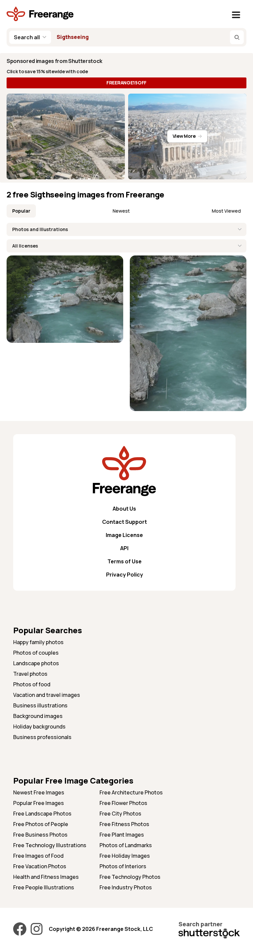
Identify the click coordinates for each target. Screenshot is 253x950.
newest (121, 211)
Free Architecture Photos (131, 792)
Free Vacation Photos (39, 866)
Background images (38, 716)
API (124, 548)
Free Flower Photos (123, 803)
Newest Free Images (38, 792)
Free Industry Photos (125, 887)
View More (184, 136)
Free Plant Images (121, 834)
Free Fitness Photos (124, 824)
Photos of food (31, 684)
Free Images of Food (38, 855)
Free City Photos (120, 813)
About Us (124, 508)
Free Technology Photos (129, 876)
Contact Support (124, 521)
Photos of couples (36, 652)
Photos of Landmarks (125, 845)
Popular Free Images (38, 803)
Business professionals (42, 737)
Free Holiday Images (124, 855)
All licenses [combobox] (25, 246)
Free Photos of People (40, 824)
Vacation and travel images (46, 694)
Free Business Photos (40, 834)
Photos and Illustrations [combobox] (40, 229)
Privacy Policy (124, 574)
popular (21, 211)
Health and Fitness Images (46, 876)
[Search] (237, 37)
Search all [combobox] (27, 37)
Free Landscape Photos (42, 813)
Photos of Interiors (122, 866)
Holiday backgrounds (39, 726)
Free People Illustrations (43, 887)
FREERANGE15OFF (126, 82)
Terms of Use (124, 561)
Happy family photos (38, 642)
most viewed (226, 211)
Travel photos (30, 673)
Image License (124, 535)
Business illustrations (40, 705)
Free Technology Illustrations (49, 845)
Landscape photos (36, 663)
